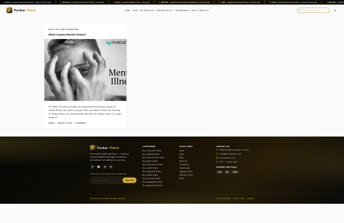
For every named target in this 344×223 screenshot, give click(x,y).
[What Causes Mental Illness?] (85, 70)
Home (127, 10)
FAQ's (181, 178)
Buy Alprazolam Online (152, 185)
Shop (135, 10)
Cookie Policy (239, 198)
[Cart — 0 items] (335, 10)
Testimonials (182, 10)
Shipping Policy (164, 10)
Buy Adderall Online (151, 154)
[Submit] (300, 10)
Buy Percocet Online (151, 178)
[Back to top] (338, 219)
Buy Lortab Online (150, 168)
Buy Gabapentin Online (152, 182)
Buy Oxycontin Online (152, 151)
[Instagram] (98, 166)
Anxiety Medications (69, 29)
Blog (181, 157)
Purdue (25, 10)
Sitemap (250, 198)
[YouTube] (111, 166)
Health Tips (53, 29)
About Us (204, 10)
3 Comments (80, 123)
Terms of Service (223, 198)
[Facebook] (92, 166)
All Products (147, 10)
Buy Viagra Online (150, 175)
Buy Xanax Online (150, 161)
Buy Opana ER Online (152, 171)
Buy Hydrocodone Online (153, 157)
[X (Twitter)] (104, 166)
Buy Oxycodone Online (153, 164)
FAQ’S (194, 10)
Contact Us (184, 164)
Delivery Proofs (186, 175)
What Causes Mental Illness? (67, 34)
